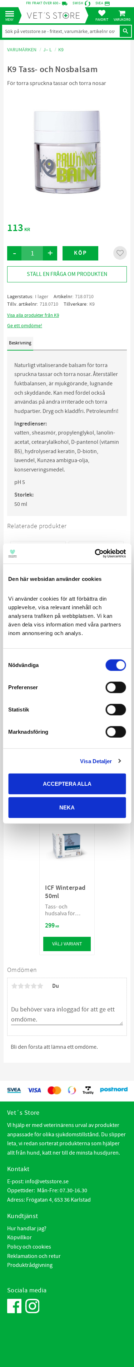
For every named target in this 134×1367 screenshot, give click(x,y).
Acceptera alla (67, 784)
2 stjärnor (21, 986)
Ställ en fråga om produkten (67, 274)
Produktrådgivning (30, 1265)
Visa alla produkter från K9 (33, 315)
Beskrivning (20, 343)
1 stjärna (14, 986)
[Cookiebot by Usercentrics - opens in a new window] (95, 553)
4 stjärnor (33, 986)
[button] (11, 14)
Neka (67, 807)
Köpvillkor (19, 1237)
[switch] (115, 687)
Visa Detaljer (96, 761)
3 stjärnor (27, 986)
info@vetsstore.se (47, 1181)
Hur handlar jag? (26, 1228)
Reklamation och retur (34, 1256)
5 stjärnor (40, 986)
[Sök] (125, 31)
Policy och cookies (29, 1246)
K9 (92, 304)
